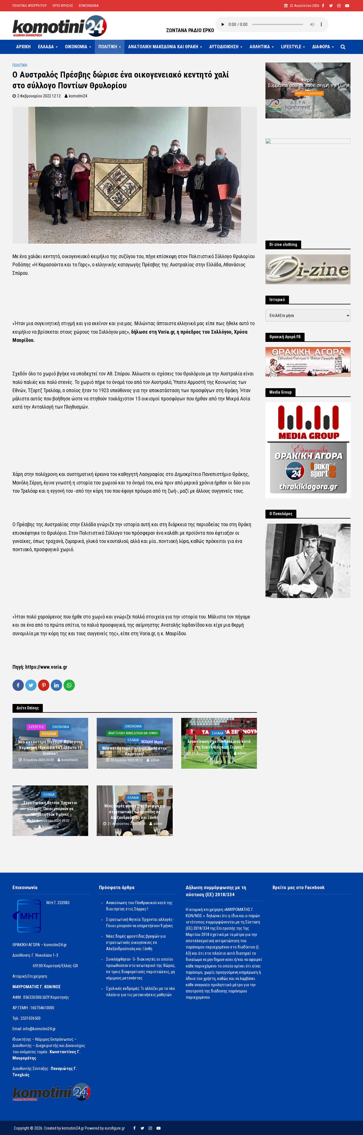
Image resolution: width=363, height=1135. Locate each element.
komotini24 (78, 96)
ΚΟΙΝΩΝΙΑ (49, 734)
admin (155, 760)
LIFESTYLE (291, 46)
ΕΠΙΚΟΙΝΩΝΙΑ (88, 5)
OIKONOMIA (76, 46)
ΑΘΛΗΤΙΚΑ (260, 46)
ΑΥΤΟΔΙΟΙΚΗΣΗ (224, 46)
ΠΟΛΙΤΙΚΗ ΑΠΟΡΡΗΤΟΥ (29, 5)
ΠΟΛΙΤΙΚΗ (107, 46)
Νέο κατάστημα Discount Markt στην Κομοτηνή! (134, 751)
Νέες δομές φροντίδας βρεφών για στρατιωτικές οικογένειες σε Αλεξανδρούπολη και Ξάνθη (134, 812)
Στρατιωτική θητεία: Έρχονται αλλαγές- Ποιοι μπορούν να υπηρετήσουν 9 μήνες (50, 809)
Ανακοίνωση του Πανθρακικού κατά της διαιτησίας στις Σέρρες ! (218, 744)
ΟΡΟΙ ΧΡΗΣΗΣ (62, 5)
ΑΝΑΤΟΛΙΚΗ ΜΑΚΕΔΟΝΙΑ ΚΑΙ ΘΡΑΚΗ (163, 46)
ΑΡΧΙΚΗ (23, 46)
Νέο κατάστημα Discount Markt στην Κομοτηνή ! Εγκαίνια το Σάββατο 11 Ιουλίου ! (50, 748)
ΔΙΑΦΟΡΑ (321, 46)
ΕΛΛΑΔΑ (46, 46)
